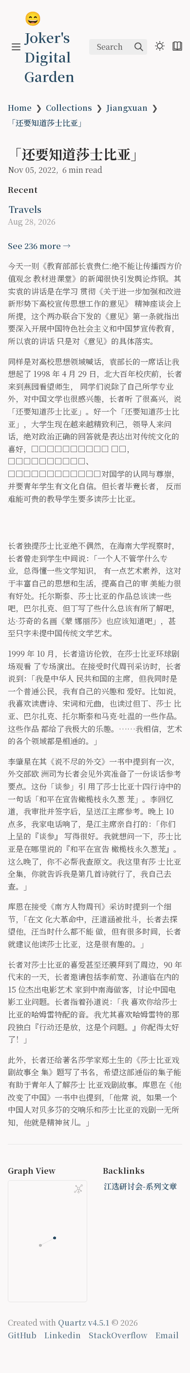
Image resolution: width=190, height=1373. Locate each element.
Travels (25, 209)
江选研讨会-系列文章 (140, 1186)
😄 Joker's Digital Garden (49, 47)
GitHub (22, 1335)
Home (20, 107)
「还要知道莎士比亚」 (47, 122)
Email (167, 1335)
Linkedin (62, 1335)
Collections (69, 107)
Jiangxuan (127, 107)
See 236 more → (39, 245)
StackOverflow (118, 1335)
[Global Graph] (78, 1189)
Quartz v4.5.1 (84, 1322)
